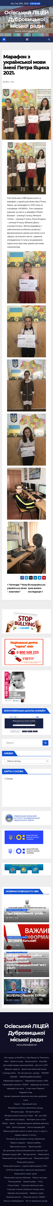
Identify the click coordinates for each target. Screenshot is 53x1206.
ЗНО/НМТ (45, 1073)
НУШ (8, 1127)
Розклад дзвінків (14, 1181)
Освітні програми (18, 1127)
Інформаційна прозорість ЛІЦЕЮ (15, 1085)
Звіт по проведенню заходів (36, 1201)
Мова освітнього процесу (15, 1119)
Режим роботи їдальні (25, 1162)
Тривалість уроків (37, 1193)
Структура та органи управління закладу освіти (25, 1189)
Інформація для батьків (39, 1085)
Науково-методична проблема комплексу (33, 1123)
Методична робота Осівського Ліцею (19, 1116)
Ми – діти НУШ (41, 1116)
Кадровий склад (25, 1092)
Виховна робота (31, 1061)
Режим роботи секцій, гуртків (25, 1174)
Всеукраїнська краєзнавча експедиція (36, 588)
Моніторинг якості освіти (36, 1119)
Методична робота (33, 1112)
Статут (40, 1181)
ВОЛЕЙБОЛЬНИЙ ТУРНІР (26, 995)
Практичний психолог (18, 1147)
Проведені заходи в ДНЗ (11, 1154)
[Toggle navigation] (27, 39)
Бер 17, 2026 (14, 945)
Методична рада (17, 1112)
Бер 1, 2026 (14, 973)
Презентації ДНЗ (34, 1147)
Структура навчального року (32, 1185)
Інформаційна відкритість (13, 1081)
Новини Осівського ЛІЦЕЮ (16, 910)
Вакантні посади (16, 1061)
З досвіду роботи (9, 1073)
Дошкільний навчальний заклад (34, 1069)
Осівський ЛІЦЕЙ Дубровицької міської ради (26, 19)
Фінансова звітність (13, 1197)
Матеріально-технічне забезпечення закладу (25, 1108)
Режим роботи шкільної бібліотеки (17, 1178)
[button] (49, 39)
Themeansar (44, 1058)
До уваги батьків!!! (21, 941)
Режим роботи (43, 1154)
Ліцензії (17, 1104)
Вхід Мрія (43, 1061)
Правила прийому (34, 1143)
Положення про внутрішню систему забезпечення (25, 1139)
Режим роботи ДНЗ (41, 1158)
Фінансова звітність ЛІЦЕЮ (34, 1197)
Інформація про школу (15, 1088)
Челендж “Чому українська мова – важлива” (17, 588)
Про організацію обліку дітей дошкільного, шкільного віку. (25, 1150)
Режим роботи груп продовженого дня (17, 1158)
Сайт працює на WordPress (15, 1058)
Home (6, 1061)
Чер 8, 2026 (14, 918)
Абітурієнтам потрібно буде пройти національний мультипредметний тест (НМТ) (26, 961)
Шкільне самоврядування (14, 1201)
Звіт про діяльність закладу (28, 1073)
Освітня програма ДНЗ (36, 1127)
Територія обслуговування (17, 1193)
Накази (5, 1123)
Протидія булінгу (29, 1154)
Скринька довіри (29, 1181)
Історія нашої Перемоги (35, 1088)
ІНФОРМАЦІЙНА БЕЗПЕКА (30, 1077)
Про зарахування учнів (25, 913)
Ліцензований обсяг (29, 1104)
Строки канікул (13, 1185)
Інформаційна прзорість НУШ (36, 1081)
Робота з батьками (40, 1178)
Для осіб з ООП (41, 1065)
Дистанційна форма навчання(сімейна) (18, 1065)
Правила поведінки (17, 1143)
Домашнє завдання (12, 1069)
